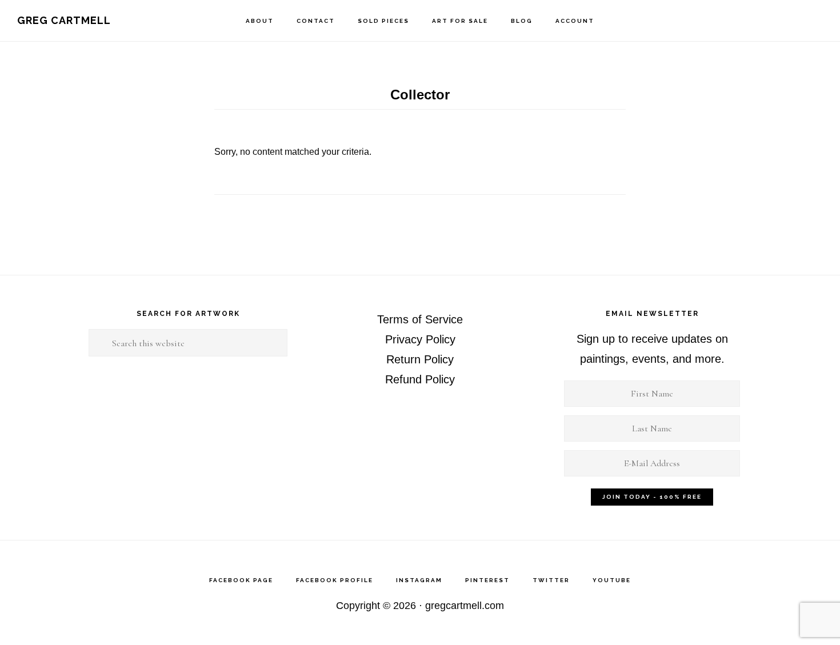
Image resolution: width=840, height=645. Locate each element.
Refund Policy (420, 379)
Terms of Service (420, 319)
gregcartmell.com (464, 605)
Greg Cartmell (64, 20)
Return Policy (420, 359)
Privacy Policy (420, 339)
